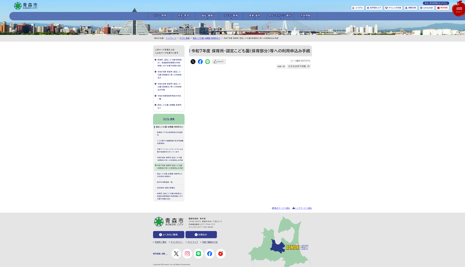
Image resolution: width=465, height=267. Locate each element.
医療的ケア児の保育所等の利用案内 (170, 134)
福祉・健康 (207, 15)
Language (428, 8)
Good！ (220, 61)
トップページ (171, 38)
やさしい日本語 (394, 8)
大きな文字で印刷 (297, 66)
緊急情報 (444, 8)
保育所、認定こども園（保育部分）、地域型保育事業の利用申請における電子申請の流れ (170, 63)
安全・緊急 (183, 15)
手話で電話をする (210, 242)
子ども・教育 (231, 15)
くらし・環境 (159, 15)
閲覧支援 (412, 8)
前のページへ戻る (282, 208)
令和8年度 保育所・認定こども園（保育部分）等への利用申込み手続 (170, 87)
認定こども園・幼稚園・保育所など (206, 38)
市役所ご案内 (161, 242)
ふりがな (359, 8)
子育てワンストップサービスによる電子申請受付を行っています (170, 150)
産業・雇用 (254, 15)
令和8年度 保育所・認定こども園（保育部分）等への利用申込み (170, 75)
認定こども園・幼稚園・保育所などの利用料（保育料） (170, 175)
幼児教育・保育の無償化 (166, 188)
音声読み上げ (375, 8)
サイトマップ (192, 242)
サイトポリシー (177, 242)
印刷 (279, 66)
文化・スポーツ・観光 (280, 15)
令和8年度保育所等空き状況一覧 (169, 97)
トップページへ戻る (303, 208)
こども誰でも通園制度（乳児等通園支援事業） (170, 142)
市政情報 (305, 15)
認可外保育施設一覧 (165, 182)
